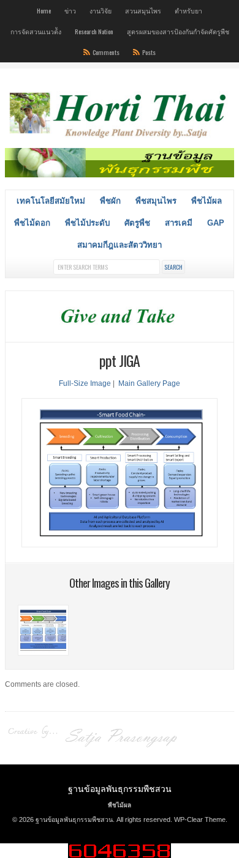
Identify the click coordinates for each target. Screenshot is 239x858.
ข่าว (70, 10)
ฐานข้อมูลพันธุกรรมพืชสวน (120, 788)
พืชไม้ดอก (32, 222)
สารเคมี (178, 222)
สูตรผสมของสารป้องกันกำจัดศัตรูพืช (178, 31)
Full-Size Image (85, 383)
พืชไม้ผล (206, 200)
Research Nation (94, 31)
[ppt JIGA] (43, 653)
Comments (106, 52)
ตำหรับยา (188, 10)
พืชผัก (110, 200)
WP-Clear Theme (200, 819)
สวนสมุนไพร (143, 10)
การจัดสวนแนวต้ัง (35, 31)
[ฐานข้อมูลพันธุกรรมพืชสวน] (119, 139)
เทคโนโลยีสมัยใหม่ (51, 200)
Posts (149, 52)
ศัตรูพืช (137, 222)
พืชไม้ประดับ (87, 222)
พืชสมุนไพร (155, 200)
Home (44, 10)
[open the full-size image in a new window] (119, 545)
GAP (215, 222)
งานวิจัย (100, 10)
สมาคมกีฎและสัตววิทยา (119, 245)
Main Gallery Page (149, 383)
